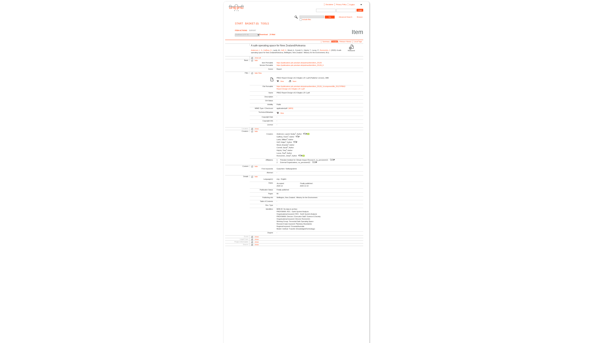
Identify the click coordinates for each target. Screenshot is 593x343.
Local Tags (358, 41)
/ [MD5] (290, 108)
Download (263, 34)
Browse (360, 17)
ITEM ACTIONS (241, 30)
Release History (345, 41)
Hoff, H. (284, 50)
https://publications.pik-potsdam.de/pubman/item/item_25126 (299, 63)
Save (294, 81)
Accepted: (280, 183)
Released (351, 50)
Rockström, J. (325, 50)
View (282, 81)
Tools (265, 23)
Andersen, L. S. (257, 50)
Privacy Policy (341, 4)
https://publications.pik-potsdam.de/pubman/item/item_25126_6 (300, 65)
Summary (326, 41)
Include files (306, 19)
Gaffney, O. (267, 50)
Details (334, 41)
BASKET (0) (252, 23)
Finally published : (306, 183)
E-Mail (272, 34)
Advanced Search (345, 17)
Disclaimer (329, 4)
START (239, 23)
